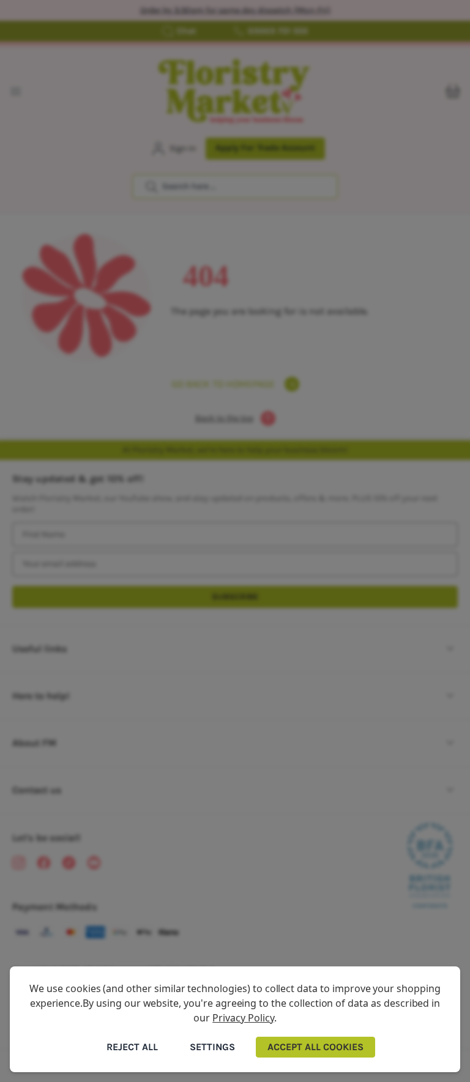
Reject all (132, 1047)
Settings (212, 1047)
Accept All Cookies (315, 1047)
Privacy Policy (243, 1018)
